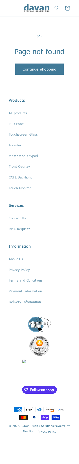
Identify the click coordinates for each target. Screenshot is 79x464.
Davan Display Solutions (38, 425)
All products (18, 113)
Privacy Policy (19, 270)
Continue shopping (40, 69)
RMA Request (19, 229)
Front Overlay (19, 166)
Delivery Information (25, 302)
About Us (16, 259)
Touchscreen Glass (23, 134)
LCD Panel (17, 124)
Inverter (15, 145)
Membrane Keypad (23, 156)
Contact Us (17, 218)
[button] (9, 8)
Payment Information (25, 291)
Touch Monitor (20, 188)
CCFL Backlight (20, 177)
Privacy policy (47, 431)
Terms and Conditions (26, 280)
